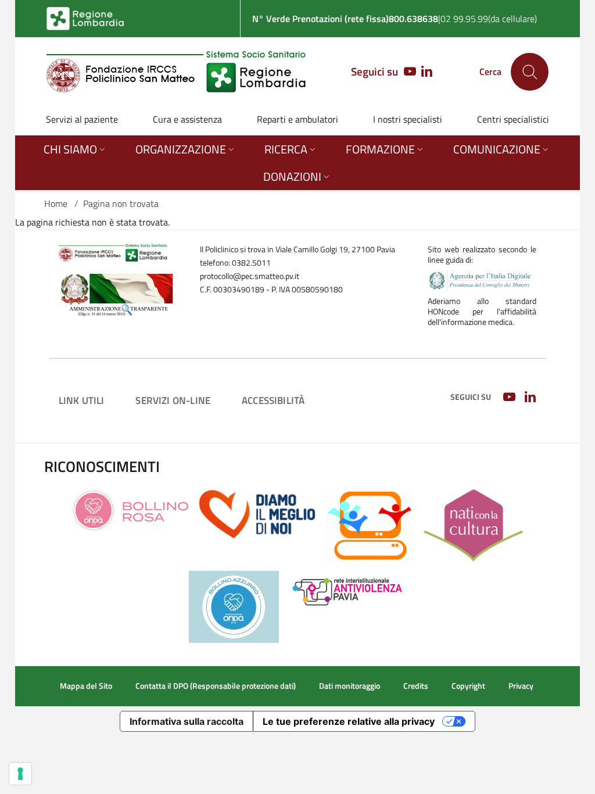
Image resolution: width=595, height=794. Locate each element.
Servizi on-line (172, 400)
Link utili (82, 400)
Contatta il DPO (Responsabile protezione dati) (215, 685)
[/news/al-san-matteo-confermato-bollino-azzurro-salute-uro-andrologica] (234, 606)
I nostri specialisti (407, 119)
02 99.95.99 (464, 19)
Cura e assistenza (187, 119)
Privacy (520, 685)
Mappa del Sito (86, 685)
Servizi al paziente (82, 119)
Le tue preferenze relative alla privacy (349, 721)
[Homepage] (176, 71)
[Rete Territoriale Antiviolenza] (347, 590)
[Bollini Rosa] (130, 509)
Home (55, 203)
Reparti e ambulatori (297, 119)
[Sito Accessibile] (369, 524)
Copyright (468, 685)
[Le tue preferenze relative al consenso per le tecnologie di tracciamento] (20, 774)
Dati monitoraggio (349, 685)
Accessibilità (273, 400)
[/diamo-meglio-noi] (257, 513)
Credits (415, 685)
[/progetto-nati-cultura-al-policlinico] (473, 524)
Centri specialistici (513, 119)
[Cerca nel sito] (530, 72)
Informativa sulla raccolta (186, 721)
